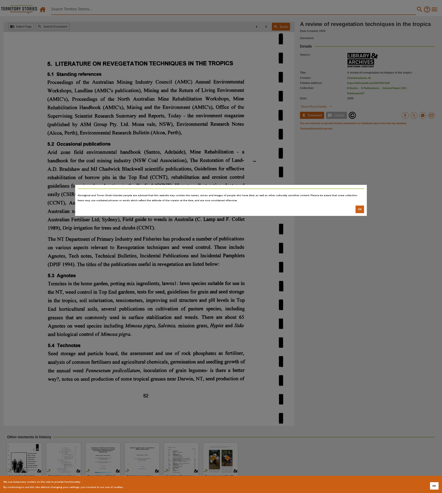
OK (360, 209)
